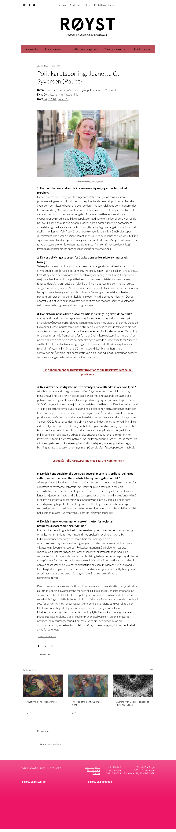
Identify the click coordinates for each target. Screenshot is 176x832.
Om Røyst (62, 5)
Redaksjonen (75, 5)
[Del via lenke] (52, 645)
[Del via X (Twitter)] (45, 645)
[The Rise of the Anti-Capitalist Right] (88, 686)
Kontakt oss (100, 5)
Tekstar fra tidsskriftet (47, 636)
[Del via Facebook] (38, 645)
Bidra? (88, 5)
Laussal (112, 5)
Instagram (40, 781)
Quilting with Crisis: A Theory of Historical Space (132, 703)
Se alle (150, 669)
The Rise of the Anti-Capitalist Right (86, 703)
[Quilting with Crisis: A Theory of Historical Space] (133, 686)
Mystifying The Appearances (42, 701)
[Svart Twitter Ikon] (34, 5)
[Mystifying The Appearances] (43, 686)
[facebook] (29, 5)
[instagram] (25, 5)
